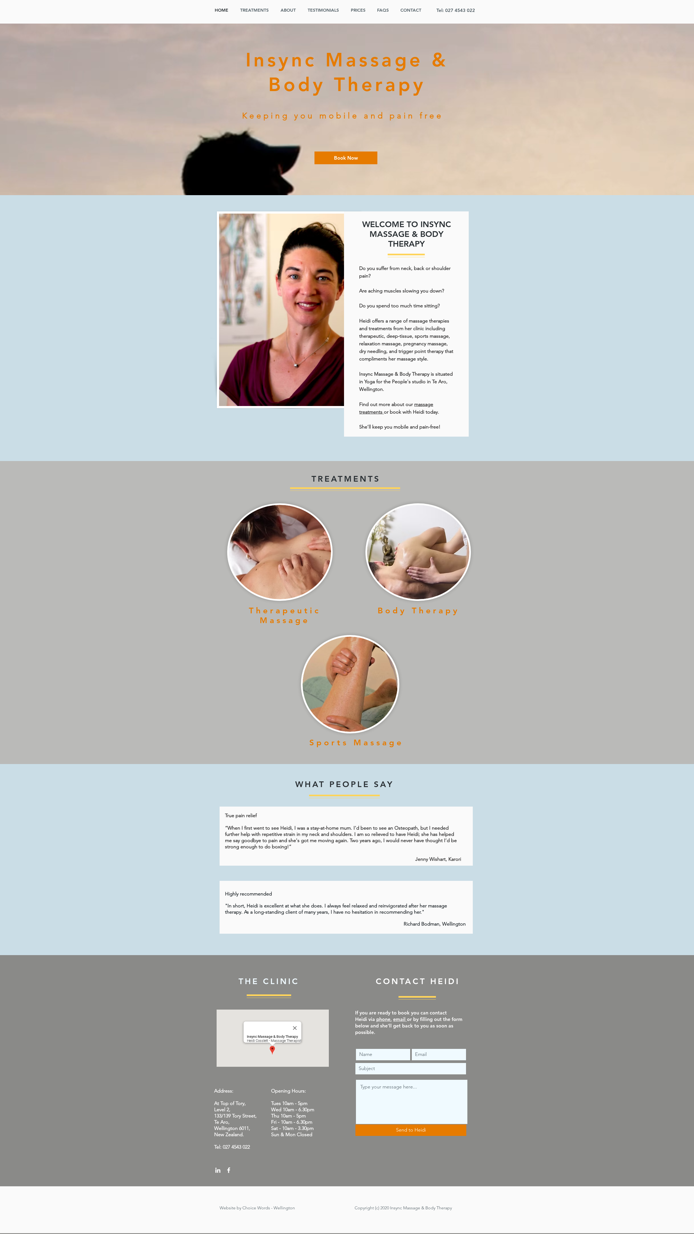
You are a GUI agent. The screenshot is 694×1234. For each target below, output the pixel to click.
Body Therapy (419, 611)
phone (383, 1019)
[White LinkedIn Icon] (217, 1170)
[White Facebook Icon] (228, 1170)
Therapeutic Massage (285, 615)
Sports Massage (356, 743)
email (400, 1019)
